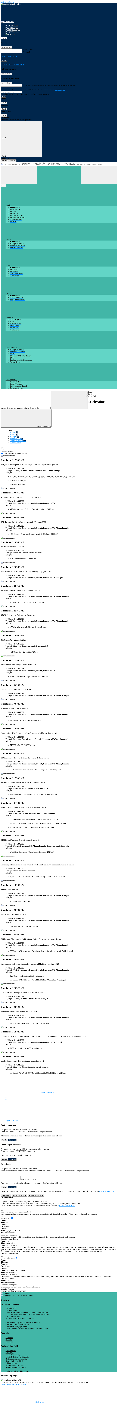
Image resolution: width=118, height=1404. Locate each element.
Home (89, 392)
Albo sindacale (15, 443)
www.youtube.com (8, 1258)
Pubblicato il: (10, 469)
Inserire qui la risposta (29, 1179)
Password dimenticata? (9, 56)
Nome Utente (27, 50)
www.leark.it (6, 1218)
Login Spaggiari (60, 90)
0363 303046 (13, 1310)
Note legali (9, 1353)
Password (26, 52)
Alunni (14, 432)
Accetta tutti (36, 1195)
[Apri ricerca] (99, 175)
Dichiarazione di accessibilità (16, 1359)
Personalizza (6, 1195)
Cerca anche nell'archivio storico (15, 454)
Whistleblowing (11, 1363)
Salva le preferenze (18, 1291)
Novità (89, 394)
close (3, 185)
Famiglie (14, 437)
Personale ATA (16, 439)
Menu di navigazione (43, 426)
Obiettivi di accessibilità (14, 1361)
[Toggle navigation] (19, 175)
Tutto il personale (18, 441)
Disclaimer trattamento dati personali (14, 1384)
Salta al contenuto (7, 2)
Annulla (4, 160)
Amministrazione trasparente (16, 1367)
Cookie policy (11, 1351)
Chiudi (4, 103)
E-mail (25, 85)
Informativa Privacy (13, 1355)
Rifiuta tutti (20, 1195)
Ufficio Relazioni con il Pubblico (18, 1357)
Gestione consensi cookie (15, 1365)
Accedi (4, 38)
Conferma (12, 160)
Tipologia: (9, 471)
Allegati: (9, 473)
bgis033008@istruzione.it (29, 1312)
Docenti (14, 434)
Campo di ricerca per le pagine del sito (15, 408)
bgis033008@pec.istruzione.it (30, 1314)
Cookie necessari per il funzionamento (15, 1212)
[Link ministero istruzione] (11, 4)
